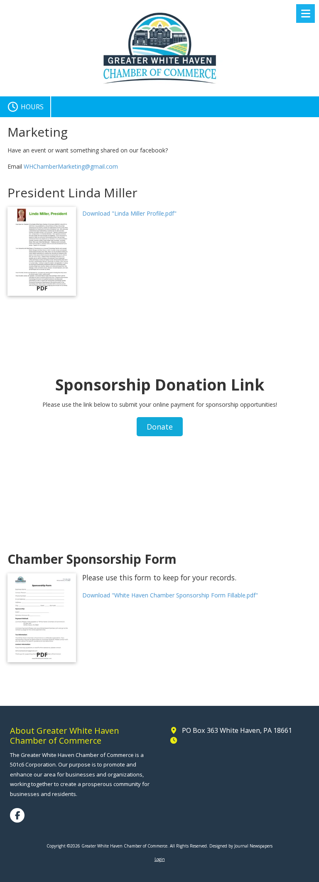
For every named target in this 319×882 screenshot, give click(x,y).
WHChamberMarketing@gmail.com (71, 166)
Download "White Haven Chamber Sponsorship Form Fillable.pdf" (170, 595)
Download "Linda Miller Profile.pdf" (129, 213)
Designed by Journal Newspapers (240, 846)
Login (160, 859)
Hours (31, 106)
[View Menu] (305, 13)
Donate (160, 427)
